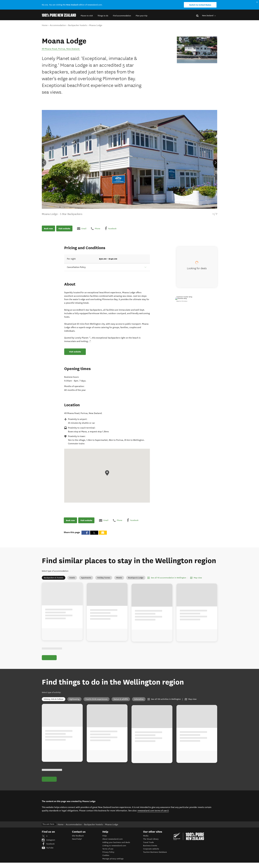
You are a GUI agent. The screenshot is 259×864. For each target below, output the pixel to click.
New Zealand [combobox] (208, 15)
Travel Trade (148, 842)
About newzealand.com (112, 839)
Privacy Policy (108, 852)
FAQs (104, 836)
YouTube (49, 848)
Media (145, 836)
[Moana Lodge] (197, 50)
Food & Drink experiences (97, 699)
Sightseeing (74, 699)
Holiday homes (103, 578)
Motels (119, 578)
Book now (48, 228)
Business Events (150, 845)
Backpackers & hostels (53, 578)
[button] (87, 15)
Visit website (64, 228)
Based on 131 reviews (181, 301)
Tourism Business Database (155, 852)
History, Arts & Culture (53, 699)
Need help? (77, 839)
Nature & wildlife (121, 699)
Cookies (105, 855)
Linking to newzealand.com (114, 845)
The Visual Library (151, 839)
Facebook (50, 844)
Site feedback (78, 836)
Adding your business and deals (116, 842)
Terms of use (107, 849)
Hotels (72, 578)
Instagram (50, 840)
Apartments (86, 578)
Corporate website (151, 849)
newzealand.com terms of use (153, 810)
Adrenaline (139, 699)
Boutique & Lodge (135, 578)
